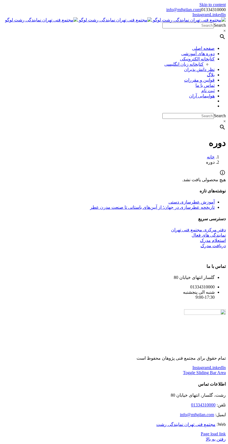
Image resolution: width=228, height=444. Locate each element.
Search (220, 25)
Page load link (213, 433)
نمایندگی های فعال (209, 235)
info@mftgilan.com (183, 9)
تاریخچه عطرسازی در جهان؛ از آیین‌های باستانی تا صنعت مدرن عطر (152, 207)
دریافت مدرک (213, 245)
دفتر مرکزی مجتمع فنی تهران (198, 229)
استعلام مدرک (213, 240)
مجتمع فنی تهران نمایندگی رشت (185, 424)
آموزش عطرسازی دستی (191, 202)
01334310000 (203, 405)
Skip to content (212, 4)
